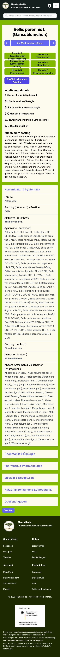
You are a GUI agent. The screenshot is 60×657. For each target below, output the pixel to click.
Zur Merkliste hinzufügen (30, 43)
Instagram (7, 551)
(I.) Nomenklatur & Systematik (21, 95)
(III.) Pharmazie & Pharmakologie (22, 107)
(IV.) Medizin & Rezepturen (19, 113)
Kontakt (6, 589)
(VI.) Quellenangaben (16, 126)
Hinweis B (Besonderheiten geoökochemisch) (17, 56)
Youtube (7, 557)
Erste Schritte (38, 546)
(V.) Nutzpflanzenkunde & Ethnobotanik (26, 119)
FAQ (34, 551)
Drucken (8, 510)
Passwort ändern (11, 578)
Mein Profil (8, 572)
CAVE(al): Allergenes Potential (17, 80)
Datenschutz (38, 578)
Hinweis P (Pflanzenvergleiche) (43, 71)
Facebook (8, 546)
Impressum (37, 572)
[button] (30, 189)
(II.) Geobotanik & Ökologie (19, 101)
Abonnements (9, 583)
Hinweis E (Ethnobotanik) (43, 55)
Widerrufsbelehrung (41, 589)
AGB (34, 583)
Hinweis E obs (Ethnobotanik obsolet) (17, 63)
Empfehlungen (38, 557)
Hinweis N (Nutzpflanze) (17, 71)
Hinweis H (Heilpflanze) (43, 63)
